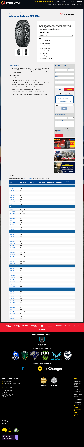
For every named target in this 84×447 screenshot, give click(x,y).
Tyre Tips (76, 386)
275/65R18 (12, 275)
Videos (76, 7)
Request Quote (59, 135)
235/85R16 (12, 216)
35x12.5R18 (12, 270)
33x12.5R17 (12, 234)
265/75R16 (12, 222)
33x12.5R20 (12, 291)
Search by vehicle (27, 178)
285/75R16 (12, 225)
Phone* (56, 76)
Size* (56, 68)
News (72, 7)
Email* (56, 80)
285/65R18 (12, 279)
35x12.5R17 (12, 236)
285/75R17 (12, 261)
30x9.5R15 (12, 188)
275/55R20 (12, 300)
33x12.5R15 (12, 197)
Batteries (76, 396)
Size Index (4, 420)
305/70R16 (12, 227)
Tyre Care (76, 384)
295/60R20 (12, 314)
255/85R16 (12, 220)
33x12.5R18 (12, 268)
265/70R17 (12, 254)
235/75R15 (12, 204)
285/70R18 (12, 282)
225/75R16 (12, 213)
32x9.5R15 (12, 193)
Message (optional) (59, 120)
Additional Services (78, 404)
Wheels (54, 4)
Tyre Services (77, 401)
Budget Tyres (4, 423)
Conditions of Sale (16, 444)
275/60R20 (12, 302)
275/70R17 (12, 256)
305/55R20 (12, 318)
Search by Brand (77, 383)
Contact (73, 4)
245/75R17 (12, 248)
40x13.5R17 (12, 241)
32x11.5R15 (12, 195)
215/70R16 (12, 211)
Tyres (49, 4)
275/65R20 (12, 305)
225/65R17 (12, 243)
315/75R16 (12, 229)
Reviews (81, 7)
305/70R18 (12, 286)
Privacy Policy (60, 130)
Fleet (69, 7)
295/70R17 (12, 263)
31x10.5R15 (12, 190)
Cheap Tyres (4, 425)
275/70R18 (12, 277)
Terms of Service (69, 130)
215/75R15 (12, 202)
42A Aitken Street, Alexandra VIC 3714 (12, 384)
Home (11, 13)
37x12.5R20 (12, 296)
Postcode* (57, 84)
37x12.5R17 (12, 239)
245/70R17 (12, 245)
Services (60, 4)
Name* (56, 72)
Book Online (80, 4)
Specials (67, 4)
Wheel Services (77, 402)
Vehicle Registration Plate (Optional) (60, 115)
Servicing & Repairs (78, 399)
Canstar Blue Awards (6, 421)
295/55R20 (12, 311)
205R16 (11, 209)
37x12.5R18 (12, 273)
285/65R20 (12, 307)
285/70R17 (12, 259)
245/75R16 (12, 218)
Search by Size (77, 381)
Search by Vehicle (78, 380)
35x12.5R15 (12, 199)
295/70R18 (12, 284)
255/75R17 (12, 250)
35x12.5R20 (12, 294)
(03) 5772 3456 (61, 1)
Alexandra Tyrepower (45, 1)
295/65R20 (12, 316)
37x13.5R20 (12, 298)
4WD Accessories (78, 394)
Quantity (70, 68)
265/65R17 (12, 252)
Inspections (76, 397)
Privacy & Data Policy (8, 444)
